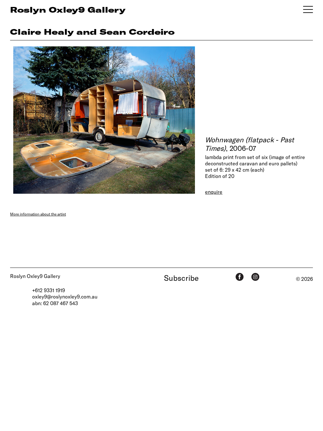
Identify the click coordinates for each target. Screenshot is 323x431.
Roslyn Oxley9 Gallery (35, 276)
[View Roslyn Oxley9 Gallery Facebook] (240, 277)
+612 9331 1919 (48, 290)
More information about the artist (38, 214)
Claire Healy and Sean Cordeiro (92, 31)
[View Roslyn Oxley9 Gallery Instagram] (255, 277)
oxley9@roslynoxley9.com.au (64, 296)
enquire (213, 192)
